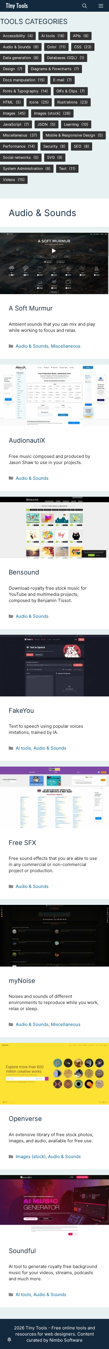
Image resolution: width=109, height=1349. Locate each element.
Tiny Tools (17, 5)
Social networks (17, 157)
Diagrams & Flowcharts (51, 69)
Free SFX (22, 842)
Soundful (22, 1251)
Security (50, 146)
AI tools (48, 36)
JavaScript (12, 124)
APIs (77, 36)
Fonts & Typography (20, 91)
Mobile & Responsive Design (70, 135)
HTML (8, 102)
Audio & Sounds (17, 47)
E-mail (58, 80)
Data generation (17, 58)
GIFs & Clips (66, 91)
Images (9, 113)
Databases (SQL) (62, 58)
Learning (71, 124)
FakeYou (21, 710)
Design (9, 69)
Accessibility (14, 36)
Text (63, 168)
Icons (34, 102)
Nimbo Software (66, 1340)
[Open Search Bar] (84, 6)
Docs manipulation (19, 80)
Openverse (25, 1118)
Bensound (24, 572)
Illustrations (67, 102)
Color (52, 47)
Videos (9, 179)
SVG (51, 157)
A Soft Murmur (31, 308)
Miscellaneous (15, 135)
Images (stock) (47, 113)
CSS (77, 47)
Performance (14, 146)
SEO (77, 146)
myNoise (22, 980)
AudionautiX (27, 440)
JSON (42, 124)
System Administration (23, 168)
